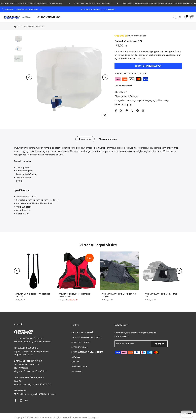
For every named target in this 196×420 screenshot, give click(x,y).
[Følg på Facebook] (15, 400)
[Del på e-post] (143, 110)
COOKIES (75, 357)
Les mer (141, 58)
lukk (194, 3)
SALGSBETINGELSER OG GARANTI (86, 337)
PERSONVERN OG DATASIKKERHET (87, 352)
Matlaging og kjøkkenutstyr (155, 100)
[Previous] (29, 77)
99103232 (9, 9)
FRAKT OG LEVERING (80, 342)
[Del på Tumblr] (132, 110)
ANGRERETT (77, 371)
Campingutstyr (133, 100)
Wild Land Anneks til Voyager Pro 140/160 (119, 295)
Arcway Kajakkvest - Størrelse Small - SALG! (74, 295)
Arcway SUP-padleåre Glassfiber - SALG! (32, 295)
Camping (127, 104)
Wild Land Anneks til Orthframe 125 (161, 295)
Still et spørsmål (123, 85)
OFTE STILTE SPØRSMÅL (82, 332)
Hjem (16, 26)
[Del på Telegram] (137, 110)
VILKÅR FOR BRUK (79, 366)
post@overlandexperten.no (30, 9)
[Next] (105, 77)
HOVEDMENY (50, 17)
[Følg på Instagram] (21, 400)
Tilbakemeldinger (107, 139)
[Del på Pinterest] (126, 110)
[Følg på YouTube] (26, 400)
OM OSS (75, 361)
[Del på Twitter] (121, 110)
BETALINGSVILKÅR (79, 347)
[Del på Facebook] (116, 110)
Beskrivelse (85, 139)
